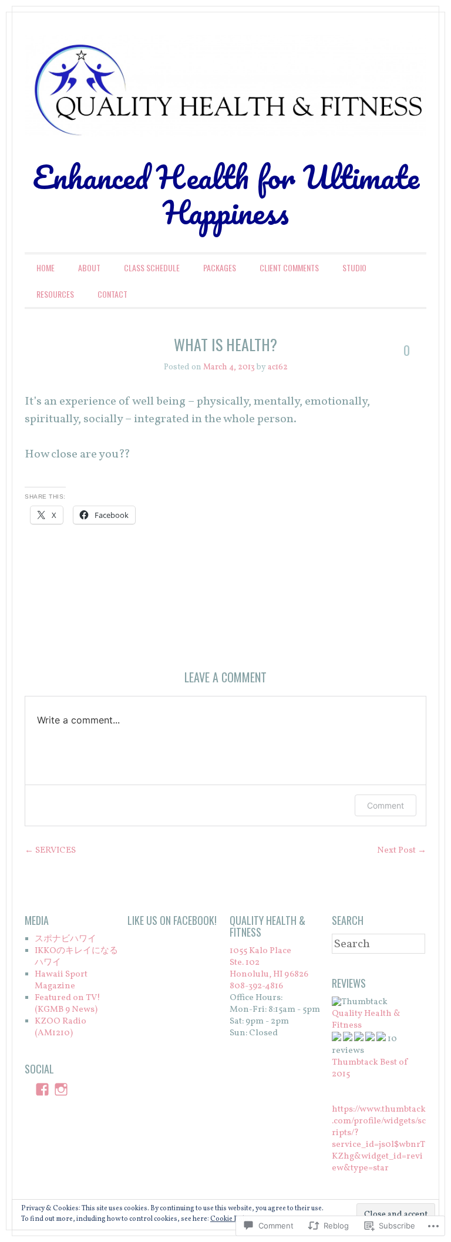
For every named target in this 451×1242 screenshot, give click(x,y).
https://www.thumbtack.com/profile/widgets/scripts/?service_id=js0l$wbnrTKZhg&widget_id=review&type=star (379, 1138)
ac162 (278, 367)
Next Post (401, 850)
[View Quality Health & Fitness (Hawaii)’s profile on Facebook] (42, 1089)
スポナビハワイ (65, 939)
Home (45, 267)
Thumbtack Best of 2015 (370, 1068)
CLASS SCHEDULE (152, 267)
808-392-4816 (256, 986)
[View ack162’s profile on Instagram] (61, 1089)
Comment (385, 805)
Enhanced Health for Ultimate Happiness (225, 194)
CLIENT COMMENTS (289, 267)
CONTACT (112, 294)
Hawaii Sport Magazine (61, 980)
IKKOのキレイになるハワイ (76, 957)
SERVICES (50, 850)
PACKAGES (219, 267)
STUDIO (354, 267)
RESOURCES (55, 294)
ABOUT (89, 267)
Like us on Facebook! (172, 920)
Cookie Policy (231, 1219)
